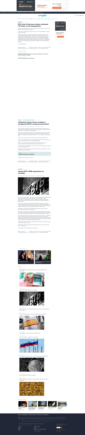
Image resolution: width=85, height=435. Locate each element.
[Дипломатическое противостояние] (42, 406)
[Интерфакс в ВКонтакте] (37, 431)
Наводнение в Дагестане (60, 408)
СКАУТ (19, 428)
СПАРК (19, 426)
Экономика (31, 18)
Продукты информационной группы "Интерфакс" (31, 423)
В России (23, 18)
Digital (46, 18)
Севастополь (20, 157)
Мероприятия (42, 12)
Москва (42, 18)
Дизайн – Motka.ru (58, 431)
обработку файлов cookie (56, 420)
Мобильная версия (3, 12)
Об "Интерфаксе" (9, 12)
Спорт (35, 18)
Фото (56, 18)
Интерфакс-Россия (19, 12)
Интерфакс (42, 15)
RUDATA (35, 428)
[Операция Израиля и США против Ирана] (32, 406)
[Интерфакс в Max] (39, 431)
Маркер (19, 429)
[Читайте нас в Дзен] (34, 431)
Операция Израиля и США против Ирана (32, 408)
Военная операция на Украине (22, 408)
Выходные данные (58, 430)
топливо (31, 157)
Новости (49, 18)
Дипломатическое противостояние (41, 408)
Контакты (19, 414)
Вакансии (35, 414)
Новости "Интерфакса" (37, 426)
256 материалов (40, 409)
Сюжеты (53, 18)
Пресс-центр (30, 414)
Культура (38, 18)
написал (23, 78)
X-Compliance (20, 427)
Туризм (28, 12)
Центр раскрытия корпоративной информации (40, 429)
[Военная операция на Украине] (22, 406)
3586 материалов (31, 410)
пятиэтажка (27, 157)
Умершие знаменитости (52, 407)
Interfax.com (14, 12)
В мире (27, 18)
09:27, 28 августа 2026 (26, 169)
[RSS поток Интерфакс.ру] (38, 431)
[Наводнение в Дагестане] (62, 406)
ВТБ (35, 197)
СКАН (35, 427)
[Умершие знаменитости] (52, 406)
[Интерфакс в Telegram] (35, 431)
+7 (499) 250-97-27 (48, 421)
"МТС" (32, 28)
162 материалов (60, 409)
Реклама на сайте (40, 414)
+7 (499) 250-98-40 (42, 421)
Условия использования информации (61, 429)
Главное (19, 18)
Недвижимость (32, 12)
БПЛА (24, 157)
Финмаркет (24, 12)
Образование (37, 12)
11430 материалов (21, 409)
